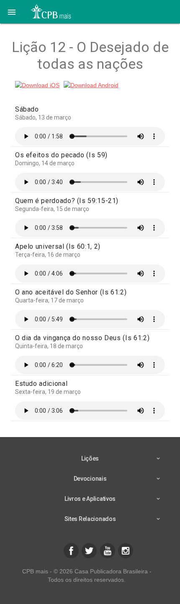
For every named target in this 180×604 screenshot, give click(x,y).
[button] (12, 12)
